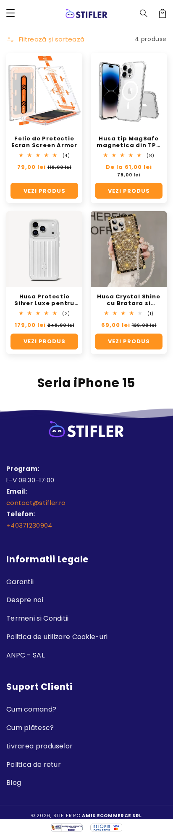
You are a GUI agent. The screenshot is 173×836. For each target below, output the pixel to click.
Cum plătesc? (30, 727)
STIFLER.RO (67, 815)
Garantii (20, 582)
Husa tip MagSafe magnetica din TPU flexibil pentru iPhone (128, 142)
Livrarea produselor (39, 746)
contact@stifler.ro (36, 502)
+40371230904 (29, 525)
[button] (144, 13)
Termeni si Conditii (37, 618)
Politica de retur (33, 764)
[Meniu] (10, 13)
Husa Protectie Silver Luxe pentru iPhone (44, 300)
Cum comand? (31, 709)
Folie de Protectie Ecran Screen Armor (44, 142)
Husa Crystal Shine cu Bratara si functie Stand (128, 300)
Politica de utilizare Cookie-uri (57, 637)
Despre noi (24, 600)
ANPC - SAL (25, 655)
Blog (13, 782)
